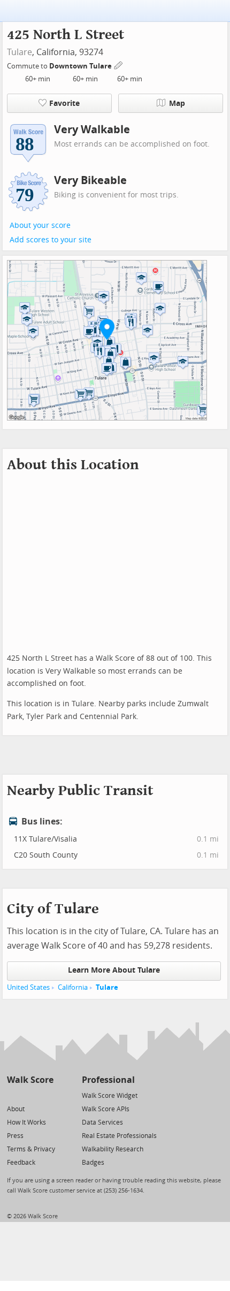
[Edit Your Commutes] (118, 64)
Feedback (21, 1162)
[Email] (46, 1095)
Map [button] (177, 103)
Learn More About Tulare (114, 970)
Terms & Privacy (31, 1149)
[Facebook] (30, 1095)
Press (15, 1136)
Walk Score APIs (105, 1109)
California (73, 987)
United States (28, 987)
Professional (108, 1080)
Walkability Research (112, 1149)
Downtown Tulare (81, 66)
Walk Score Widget (109, 1095)
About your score (40, 225)
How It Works (26, 1122)
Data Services (102, 1122)
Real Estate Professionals (119, 1136)
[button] (107, 329)
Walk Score (30, 1080)
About (16, 1109)
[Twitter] (13, 1095)
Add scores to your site (50, 240)
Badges (93, 1162)
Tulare (19, 52)
